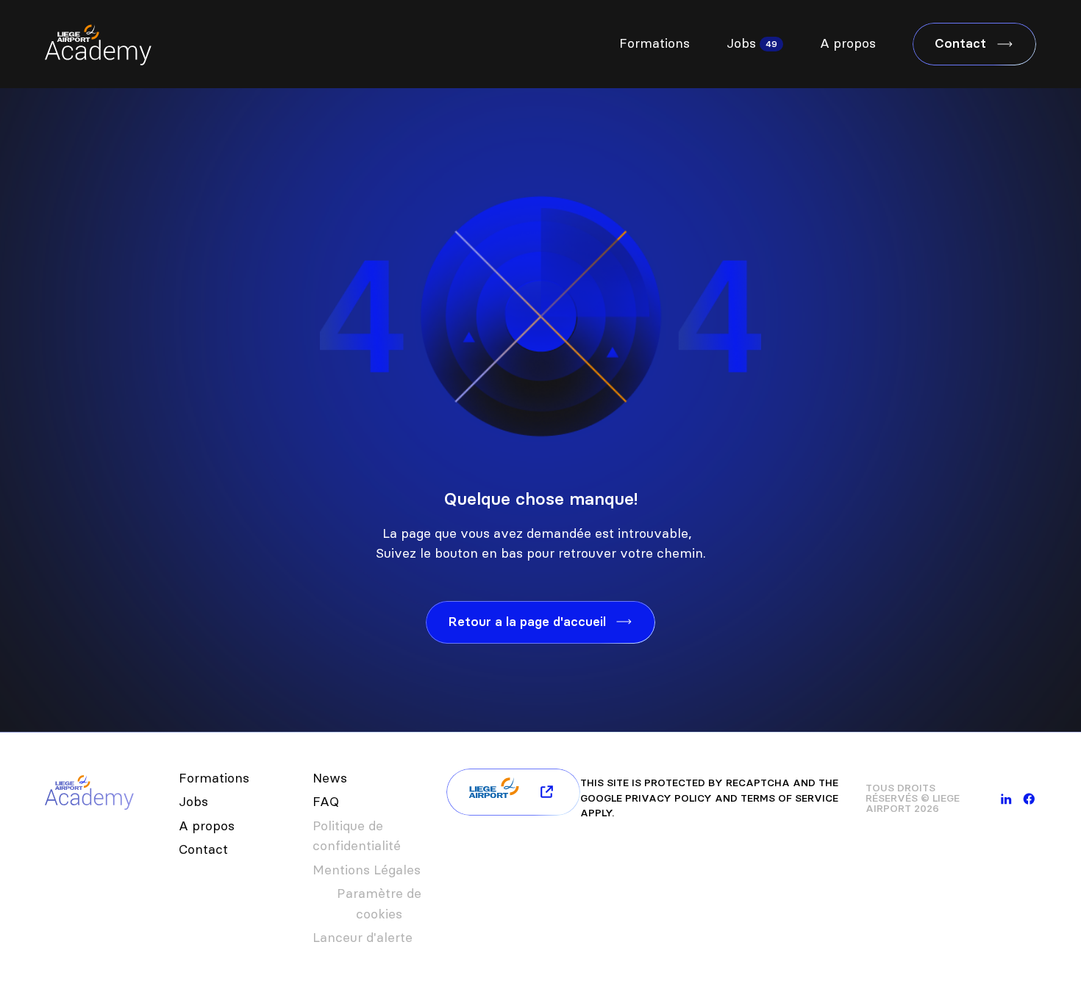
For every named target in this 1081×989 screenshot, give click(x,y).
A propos (848, 43)
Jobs (741, 43)
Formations (654, 43)
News (330, 778)
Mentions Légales (367, 870)
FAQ (326, 802)
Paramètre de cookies (379, 903)
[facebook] (1029, 799)
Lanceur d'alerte (363, 937)
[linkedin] (1006, 799)
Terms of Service (789, 798)
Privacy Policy (668, 798)
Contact (203, 849)
